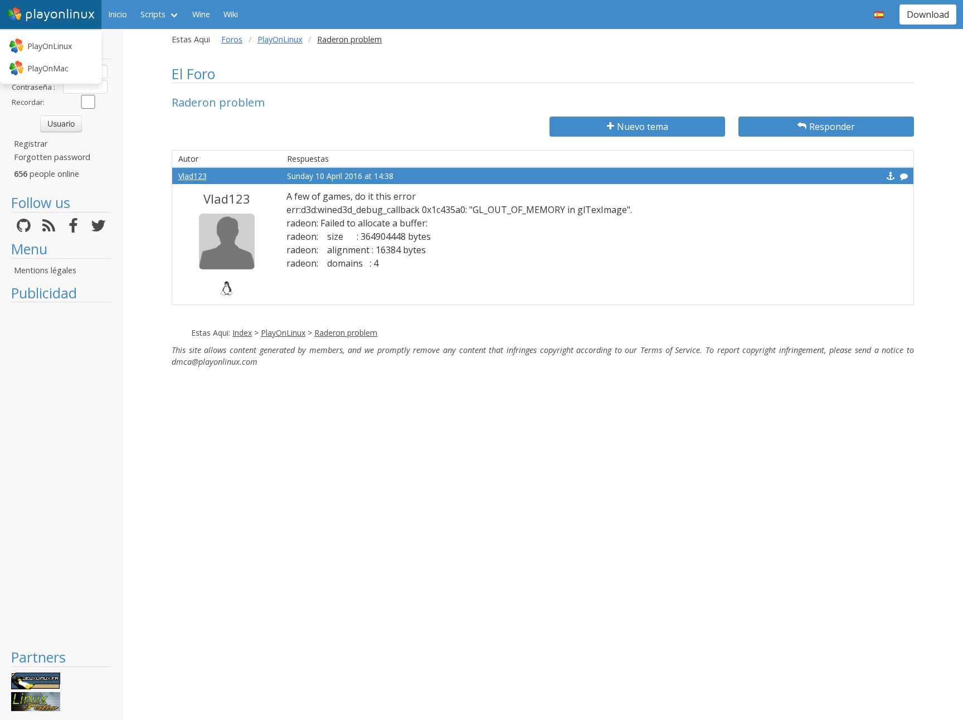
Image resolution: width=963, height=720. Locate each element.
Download (928, 14)
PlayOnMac (48, 68)
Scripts (153, 14)
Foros (231, 39)
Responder (832, 126)
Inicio (117, 14)
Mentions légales (45, 270)
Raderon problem (345, 332)
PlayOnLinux (49, 46)
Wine (201, 14)
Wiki (230, 14)
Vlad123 (192, 176)
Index (242, 332)
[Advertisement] (61, 475)
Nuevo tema (642, 126)
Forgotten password (52, 157)
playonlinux (60, 14)
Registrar (30, 143)
